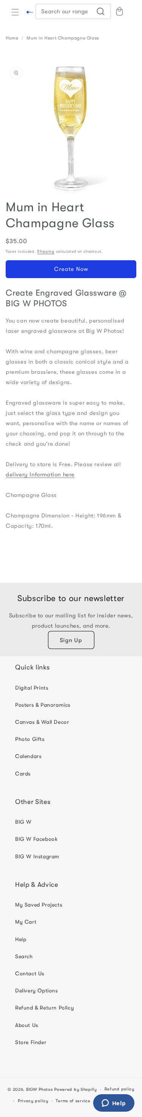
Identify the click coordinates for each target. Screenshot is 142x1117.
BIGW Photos (39, 1089)
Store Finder (30, 1042)
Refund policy (119, 1089)
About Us (26, 1025)
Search (24, 956)
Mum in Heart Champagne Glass (63, 38)
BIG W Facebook (36, 839)
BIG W (23, 822)
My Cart (25, 922)
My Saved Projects (38, 905)
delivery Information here (40, 474)
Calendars (28, 756)
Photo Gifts (30, 739)
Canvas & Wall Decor (42, 722)
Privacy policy (33, 1100)
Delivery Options (36, 990)
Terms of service (73, 1100)
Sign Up (71, 640)
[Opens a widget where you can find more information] (113, 1103)
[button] (15, 12)
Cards (23, 774)
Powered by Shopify (75, 1089)
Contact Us (29, 973)
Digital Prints (31, 688)
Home (12, 38)
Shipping (46, 251)
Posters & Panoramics (42, 705)
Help (20, 939)
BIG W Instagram (37, 856)
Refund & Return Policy (44, 1008)
